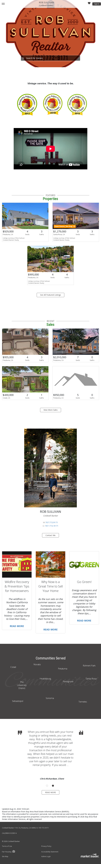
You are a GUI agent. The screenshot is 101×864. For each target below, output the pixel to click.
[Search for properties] (23, 58)
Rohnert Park (89, 665)
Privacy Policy (46, 846)
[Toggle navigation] (3, 4)
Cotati (13, 666)
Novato (37, 664)
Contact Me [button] (50, 535)
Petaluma (62, 668)
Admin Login (46, 856)
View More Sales (51, 410)
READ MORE (50, 792)
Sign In (96, 4)
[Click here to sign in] (89, 3)
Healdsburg (45, 678)
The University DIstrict (22, 685)
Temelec (83, 701)
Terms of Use (7, 846)
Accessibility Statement (49, 852)
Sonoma (50, 698)
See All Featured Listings (50, 295)
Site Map (5, 856)
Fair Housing (6, 852)
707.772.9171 (51, 522)
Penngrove (68, 681)
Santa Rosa (91, 678)
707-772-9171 (51, 525)
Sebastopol (17, 700)
